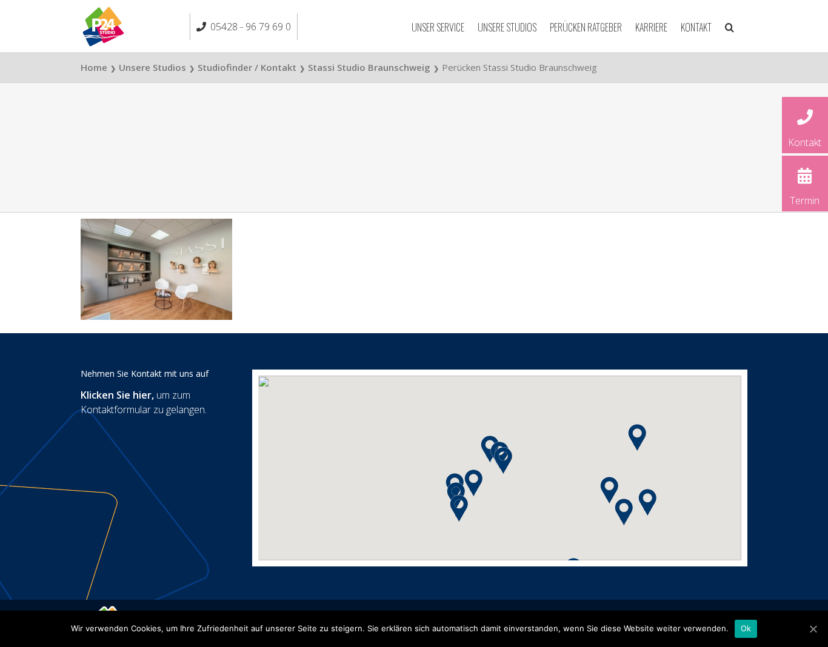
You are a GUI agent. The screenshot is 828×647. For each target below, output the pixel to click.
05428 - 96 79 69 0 (250, 26)
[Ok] (813, 629)
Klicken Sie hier (116, 395)
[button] (729, 26)
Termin (805, 200)
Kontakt (804, 142)
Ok (746, 628)
